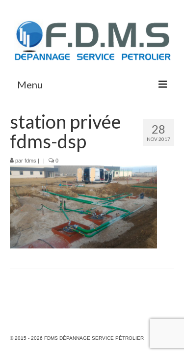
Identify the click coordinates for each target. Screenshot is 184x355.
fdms (30, 161)
